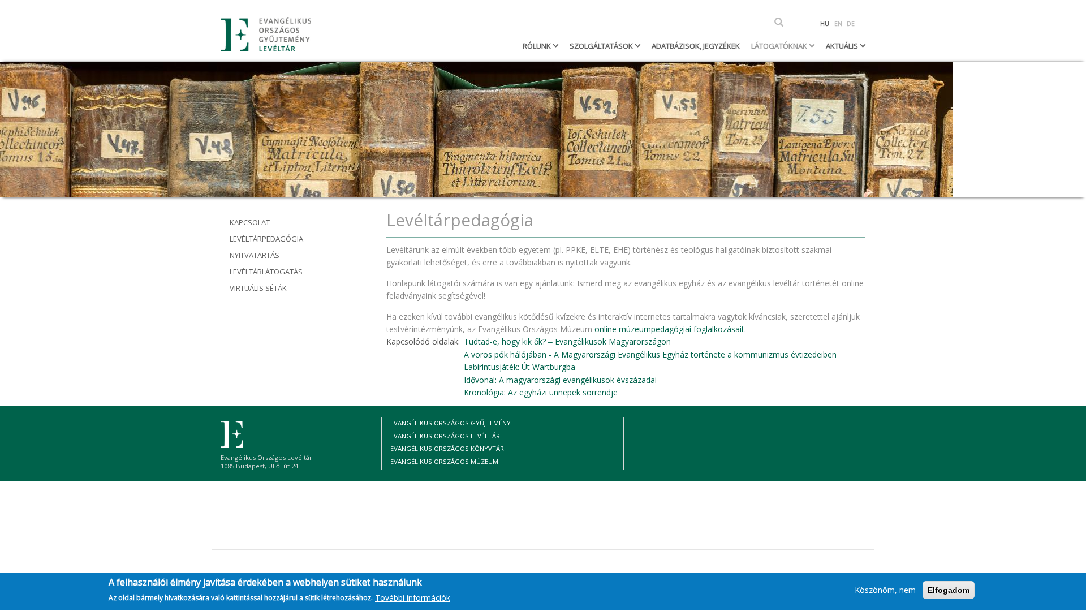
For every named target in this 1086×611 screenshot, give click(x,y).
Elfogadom (948, 590)
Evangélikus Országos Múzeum (444, 461)
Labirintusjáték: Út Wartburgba (519, 367)
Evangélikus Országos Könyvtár (447, 448)
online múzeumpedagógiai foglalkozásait (669, 329)
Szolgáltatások (602, 46)
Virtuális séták (258, 288)
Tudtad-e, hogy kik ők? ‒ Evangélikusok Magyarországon (567, 341)
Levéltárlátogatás (266, 271)
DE (851, 24)
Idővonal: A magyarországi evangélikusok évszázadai (560, 380)
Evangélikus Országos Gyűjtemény (450, 423)
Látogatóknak (780, 46)
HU (824, 24)
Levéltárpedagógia (266, 239)
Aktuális (843, 46)
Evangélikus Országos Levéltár (445, 436)
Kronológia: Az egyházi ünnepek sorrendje (541, 392)
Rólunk (538, 46)
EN (838, 24)
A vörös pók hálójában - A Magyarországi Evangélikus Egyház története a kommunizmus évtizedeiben (650, 354)
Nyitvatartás (254, 255)
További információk (412, 597)
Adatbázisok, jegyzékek (696, 46)
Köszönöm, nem (885, 589)
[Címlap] (270, 34)
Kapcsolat (250, 222)
